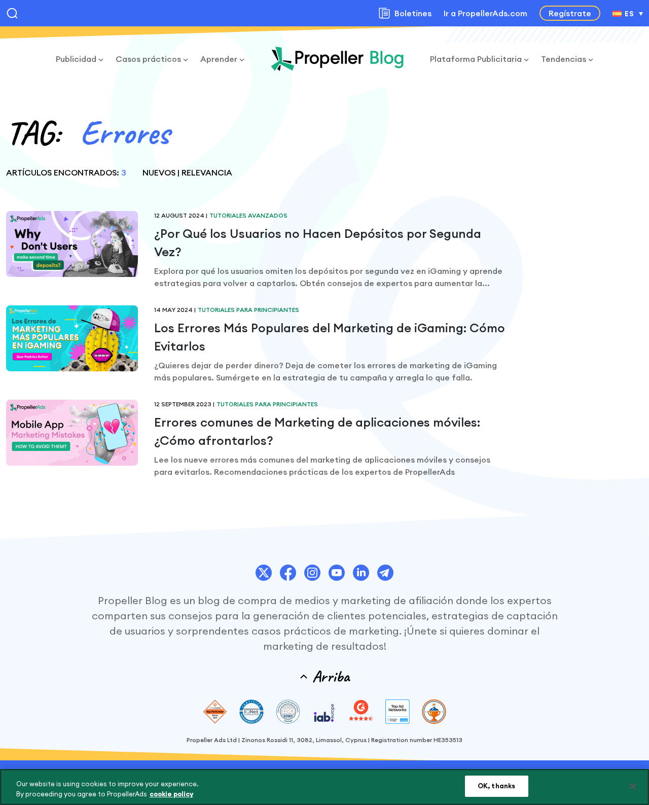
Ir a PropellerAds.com (485, 13)
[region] (324, 787)
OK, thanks (496, 786)
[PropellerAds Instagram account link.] (312, 573)
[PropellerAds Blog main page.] (337, 59)
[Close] (633, 786)
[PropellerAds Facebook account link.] (288, 573)
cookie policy (171, 794)
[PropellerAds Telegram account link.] (385, 573)
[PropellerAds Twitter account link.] (264, 573)
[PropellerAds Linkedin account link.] (361, 573)
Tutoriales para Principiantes (248, 309)
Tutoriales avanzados (248, 215)
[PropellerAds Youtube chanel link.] (337, 573)
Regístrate (570, 13)
